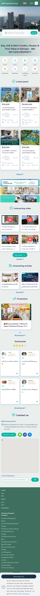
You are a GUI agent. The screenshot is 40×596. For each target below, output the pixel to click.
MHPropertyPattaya (10, 3)
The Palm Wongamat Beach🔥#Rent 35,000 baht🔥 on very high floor (29, 152)
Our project (5, 508)
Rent (2, 496)
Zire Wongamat (6, 552)
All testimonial (19, 408)
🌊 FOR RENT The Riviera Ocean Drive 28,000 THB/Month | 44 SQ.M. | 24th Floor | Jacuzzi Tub (9, 152)
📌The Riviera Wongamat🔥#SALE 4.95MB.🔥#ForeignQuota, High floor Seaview (29, 109)
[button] (37, 19)
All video (19, 259)
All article (19, 292)
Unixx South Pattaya (7, 555)
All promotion (19, 335)
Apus (2, 539)
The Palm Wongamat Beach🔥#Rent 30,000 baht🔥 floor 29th (8, 109)
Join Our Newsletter (8, 476)
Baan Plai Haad (6, 544)
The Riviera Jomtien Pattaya (10, 529)
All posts (19, 174)
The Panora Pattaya (7, 567)
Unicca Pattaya (6, 565)
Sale (2, 493)
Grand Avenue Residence (9, 542)
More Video (18, 255)
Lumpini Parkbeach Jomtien (10, 562)
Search (34, 33)
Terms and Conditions (27, 572)
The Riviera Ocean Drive (8, 536)
